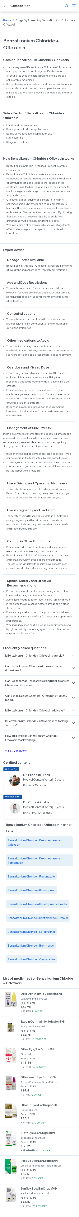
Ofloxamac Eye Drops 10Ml (39, 1077)
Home (7, 20)
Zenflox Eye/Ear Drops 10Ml (39, 1188)
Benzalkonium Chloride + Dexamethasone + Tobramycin (35, 860)
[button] (39, 655)
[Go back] (5, 5)
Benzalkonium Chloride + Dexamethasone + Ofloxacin (35, 842)
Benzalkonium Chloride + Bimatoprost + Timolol (37, 904)
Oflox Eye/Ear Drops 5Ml (37, 1049)
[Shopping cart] (74, 6)
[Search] (67, 5)
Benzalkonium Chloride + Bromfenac (31, 945)
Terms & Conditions (15, 750)
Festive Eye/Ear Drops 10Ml (39, 1160)
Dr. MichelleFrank (36, 775)
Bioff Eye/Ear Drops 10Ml (38, 1132)
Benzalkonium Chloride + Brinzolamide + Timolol (38, 918)
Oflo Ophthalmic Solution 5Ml (41, 993)
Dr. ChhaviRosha (36, 802)
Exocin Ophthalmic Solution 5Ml (43, 1021)
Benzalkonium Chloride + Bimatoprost (31, 890)
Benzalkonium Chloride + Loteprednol (31, 931)
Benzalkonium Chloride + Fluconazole (31, 876)
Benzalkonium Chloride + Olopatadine (31, 959)
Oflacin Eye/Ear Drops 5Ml (39, 1105)
